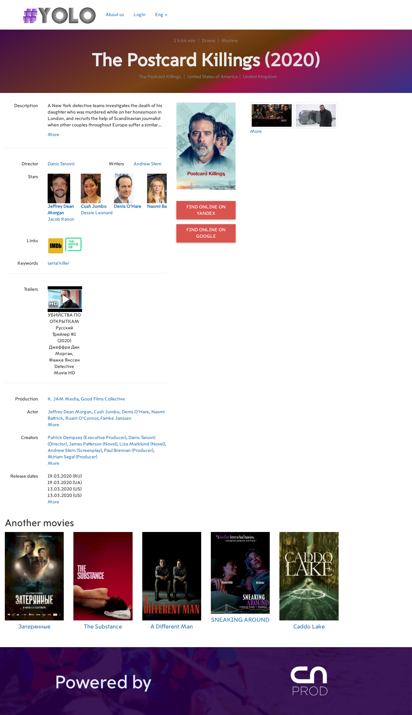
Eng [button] (159, 15)
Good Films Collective (103, 399)
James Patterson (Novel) (93, 444)
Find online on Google (206, 233)
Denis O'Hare (135, 412)
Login (139, 15)
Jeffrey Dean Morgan (69, 412)
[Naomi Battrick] (163, 227)
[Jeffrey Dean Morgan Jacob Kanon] (64, 227)
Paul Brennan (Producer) (128, 450)
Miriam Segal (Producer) (72, 457)
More (53, 135)
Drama (208, 41)
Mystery (229, 41)
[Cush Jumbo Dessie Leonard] (97, 227)
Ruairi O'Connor (81, 418)
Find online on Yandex (206, 210)
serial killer (58, 263)
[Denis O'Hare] (130, 227)
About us (115, 15)
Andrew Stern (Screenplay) (75, 450)
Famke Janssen (115, 418)
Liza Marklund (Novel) (142, 444)
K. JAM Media (63, 399)
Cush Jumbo (106, 412)
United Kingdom (260, 77)
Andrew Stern (148, 164)
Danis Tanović (61, 164)
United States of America (212, 77)
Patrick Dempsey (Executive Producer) (87, 437)
